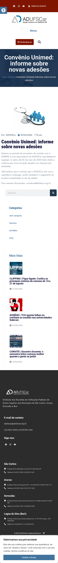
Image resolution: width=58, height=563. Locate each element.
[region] (29, 549)
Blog (12, 76)
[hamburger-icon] (24, 31)
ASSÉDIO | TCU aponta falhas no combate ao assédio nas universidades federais (31, 317)
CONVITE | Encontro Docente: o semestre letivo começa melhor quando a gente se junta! (27, 354)
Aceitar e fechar (29, 557)
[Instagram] (10, 444)
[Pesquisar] (53, 192)
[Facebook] (14, 6)
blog (11, 238)
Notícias (13, 223)
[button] (3, 10)
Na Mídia (13, 230)
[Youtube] (23, 6)
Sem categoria (15, 216)
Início (5, 76)
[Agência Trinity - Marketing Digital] (44, 533)
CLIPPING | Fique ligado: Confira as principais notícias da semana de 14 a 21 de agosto (30, 281)
